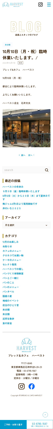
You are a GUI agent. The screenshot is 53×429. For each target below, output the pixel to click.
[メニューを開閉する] (49, 4)
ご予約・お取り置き (13, 424)
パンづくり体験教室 (13, 273)
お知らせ (7, 246)
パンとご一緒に (11, 278)
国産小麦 (7, 296)
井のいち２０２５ (12, 208)
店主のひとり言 (11, 305)
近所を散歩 (8, 318)
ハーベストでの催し (13, 269)
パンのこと (8, 282)
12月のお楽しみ (11, 241)
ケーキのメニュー (12, 260)
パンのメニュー (11, 287)
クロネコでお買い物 (13, 255)
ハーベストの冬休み (13, 186)
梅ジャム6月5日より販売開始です (20, 203)
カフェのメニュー (12, 250)
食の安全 (7, 323)
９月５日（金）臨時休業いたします (21, 191)
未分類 (6, 309)
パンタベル (8, 291)
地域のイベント (11, 300)
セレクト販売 (9, 264)
